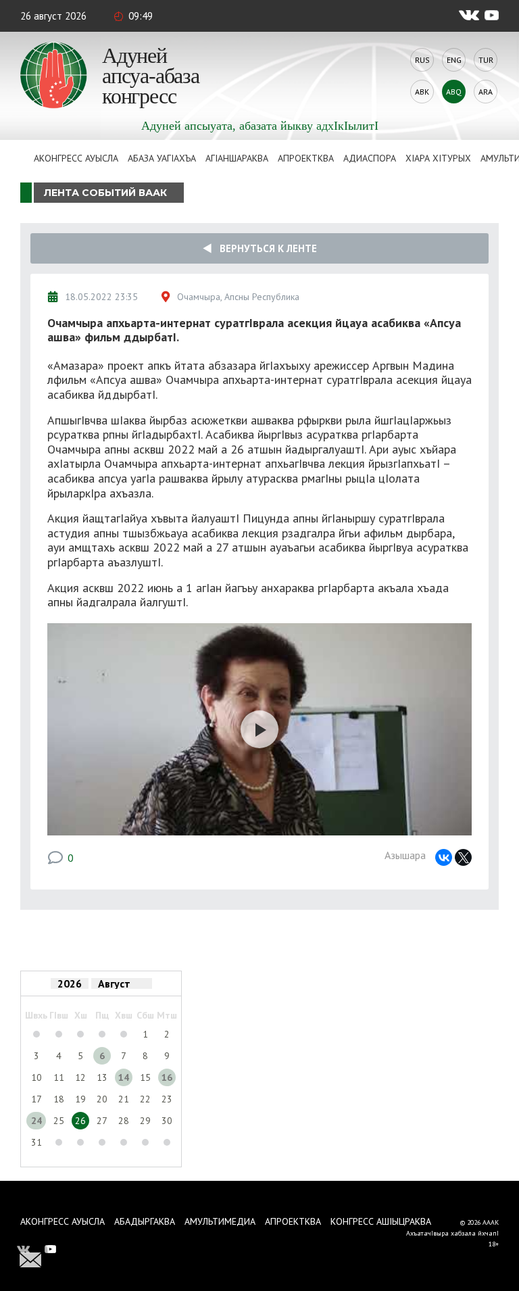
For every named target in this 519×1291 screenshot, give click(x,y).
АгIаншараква (236, 158)
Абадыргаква (144, 1221)
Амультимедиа (219, 1221)
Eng (454, 60)
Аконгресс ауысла (76, 158)
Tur (485, 60)
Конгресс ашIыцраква (380, 1221)
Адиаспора (369, 158)
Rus (422, 60)
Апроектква (306, 158)
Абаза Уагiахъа (162, 158)
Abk (422, 92)
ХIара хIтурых (438, 158)
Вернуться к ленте (264, 248)
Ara (485, 92)
